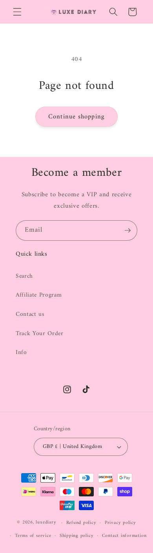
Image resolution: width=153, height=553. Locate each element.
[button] (17, 11)
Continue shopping (76, 116)
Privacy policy (120, 522)
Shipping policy (77, 535)
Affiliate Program (39, 295)
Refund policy (81, 522)
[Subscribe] (127, 230)
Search (24, 276)
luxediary (46, 522)
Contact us (30, 314)
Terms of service (33, 535)
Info (21, 352)
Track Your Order (40, 333)
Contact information (124, 535)
